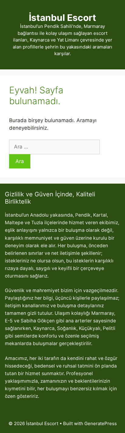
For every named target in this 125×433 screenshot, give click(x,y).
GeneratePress (100, 423)
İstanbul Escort (62, 17)
